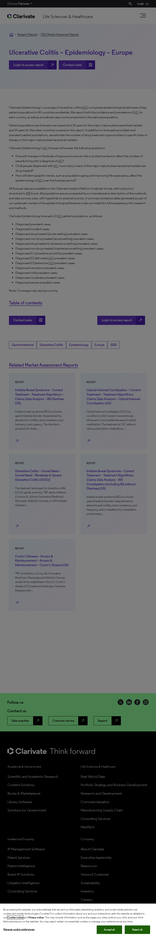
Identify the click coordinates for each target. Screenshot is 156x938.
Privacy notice (36, 917)
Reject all (137, 929)
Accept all (109, 929)
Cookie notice (15, 917)
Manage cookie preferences (19, 929)
